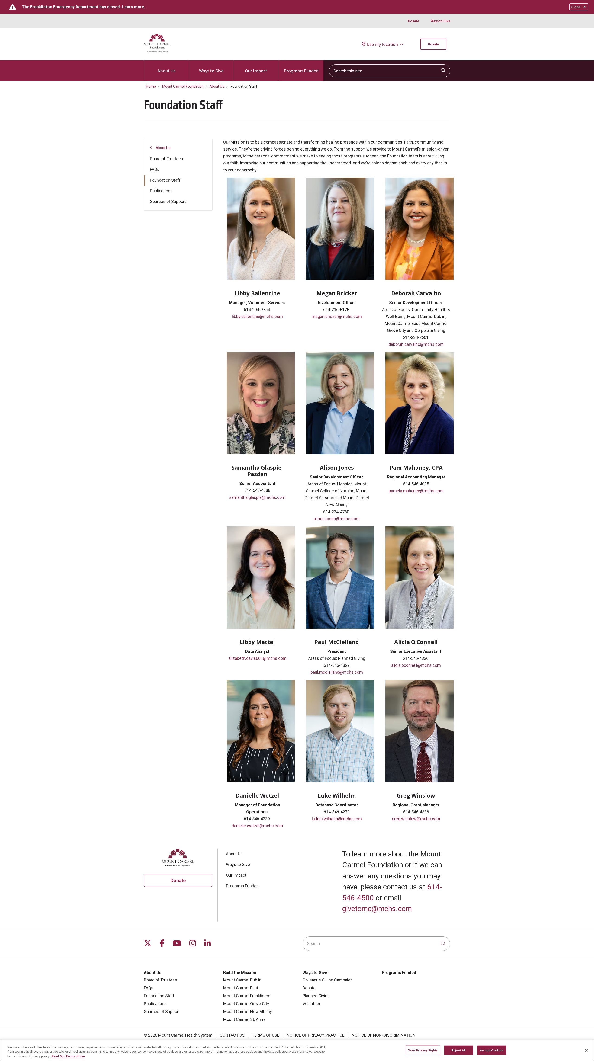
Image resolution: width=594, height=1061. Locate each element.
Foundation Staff (165, 180)
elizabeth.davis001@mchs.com (257, 658)
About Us (166, 71)
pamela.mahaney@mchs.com (416, 490)
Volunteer (311, 1003)
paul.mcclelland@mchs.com (336, 672)
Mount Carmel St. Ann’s (244, 1019)
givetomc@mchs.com (377, 908)
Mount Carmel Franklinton (246, 995)
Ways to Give (440, 21)
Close (576, 7)
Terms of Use (265, 1035)
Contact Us (232, 1035)
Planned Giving (316, 995)
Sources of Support (168, 201)
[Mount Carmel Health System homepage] (157, 50)
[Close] (586, 1050)
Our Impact (256, 71)
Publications (161, 190)
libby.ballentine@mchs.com (257, 316)
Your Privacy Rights (422, 1050)
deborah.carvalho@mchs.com (416, 344)
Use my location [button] (382, 44)
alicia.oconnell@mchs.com (416, 665)
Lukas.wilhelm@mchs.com (337, 818)
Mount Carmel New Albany (247, 1011)
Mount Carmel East (240, 987)
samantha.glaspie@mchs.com (257, 497)
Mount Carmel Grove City (246, 1003)
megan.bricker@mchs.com (337, 316)
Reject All (459, 1050)
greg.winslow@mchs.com (416, 818)
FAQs (154, 169)
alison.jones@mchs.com (337, 518)
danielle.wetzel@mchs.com (257, 825)
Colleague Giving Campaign (328, 980)
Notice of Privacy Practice (316, 1035)
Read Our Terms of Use (68, 1056)
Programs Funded (301, 71)
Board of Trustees (166, 158)
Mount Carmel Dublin (242, 980)
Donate (413, 21)
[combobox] (389, 70)
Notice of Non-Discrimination (384, 1035)
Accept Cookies (491, 1050)
